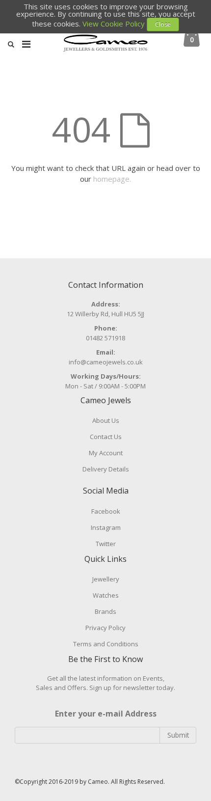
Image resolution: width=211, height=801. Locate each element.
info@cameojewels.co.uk (106, 362)
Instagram (106, 527)
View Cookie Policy (113, 23)
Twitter (106, 543)
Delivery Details (105, 469)
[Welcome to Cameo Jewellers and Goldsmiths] (106, 48)
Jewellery (105, 579)
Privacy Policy (105, 627)
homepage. (112, 179)
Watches (106, 595)
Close (163, 24)
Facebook (105, 511)
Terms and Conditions (105, 643)
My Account (106, 452)
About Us (105, 420)
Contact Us (106, 436)
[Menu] (26, 44)
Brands (105, 611)
